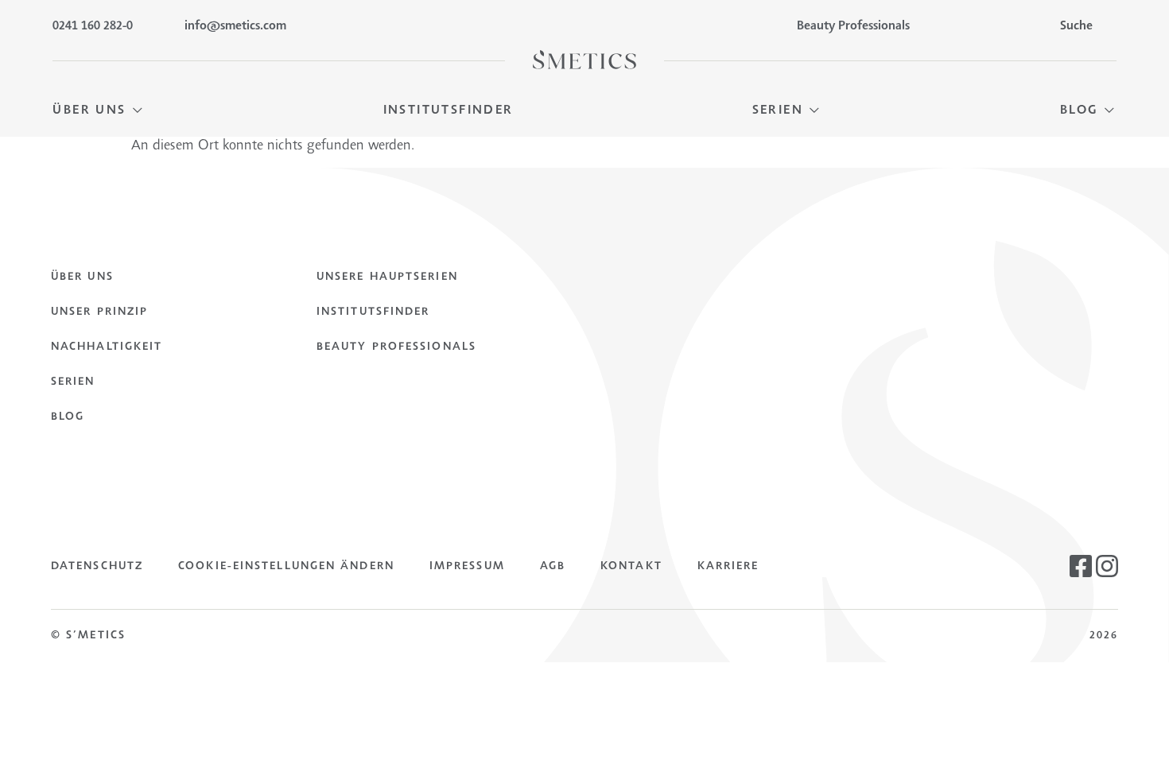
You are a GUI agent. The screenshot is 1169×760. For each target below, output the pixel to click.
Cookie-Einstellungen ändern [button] (286, 566)
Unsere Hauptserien (387, 277)
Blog (67, 417)
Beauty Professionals (396, 347)
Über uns (82, 277)
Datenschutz (97, 566)
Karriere (728, 566)
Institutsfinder (373, 312)
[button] (98, 111)
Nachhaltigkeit (106, 347)
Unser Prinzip (99, 312)
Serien (73, 382)
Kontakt (631, 566)
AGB (552, 566)
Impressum (467, 566)
